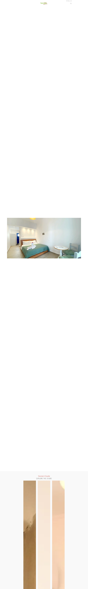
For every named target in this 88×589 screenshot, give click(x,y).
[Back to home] (44, 3)
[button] (71, 3)
